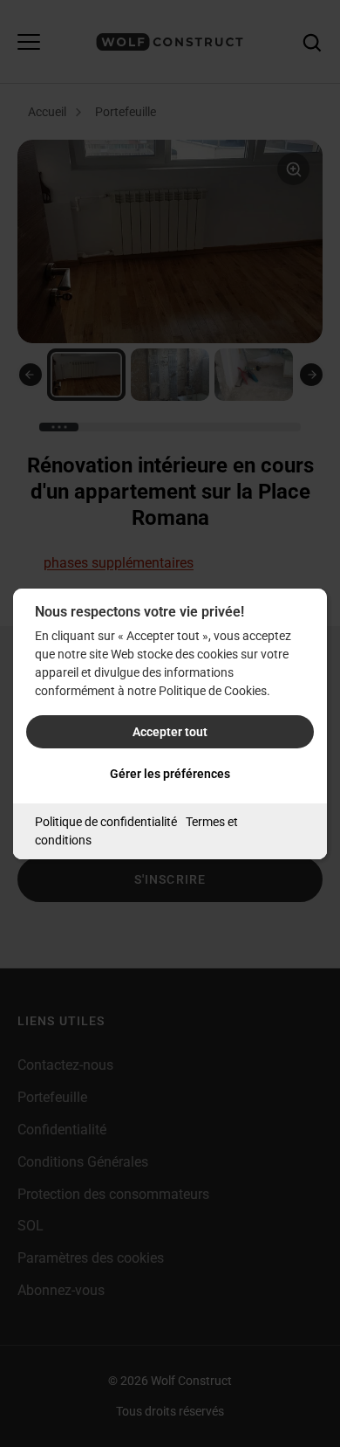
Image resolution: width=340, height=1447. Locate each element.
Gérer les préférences (170, 774)
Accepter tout (170, 732)
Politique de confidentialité (106, 822)
